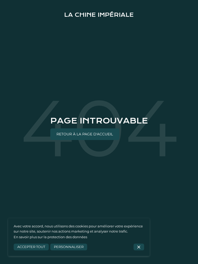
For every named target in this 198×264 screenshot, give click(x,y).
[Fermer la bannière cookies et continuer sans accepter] (139, 247)
